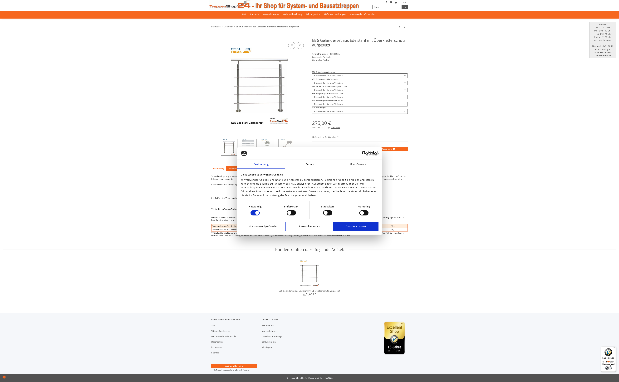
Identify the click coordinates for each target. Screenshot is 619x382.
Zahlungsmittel (313, 14)
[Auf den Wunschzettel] (300, 45)
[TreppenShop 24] (284, 5)
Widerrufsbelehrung (292, 14)
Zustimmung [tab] (261, 164)
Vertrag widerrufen (234, 366)
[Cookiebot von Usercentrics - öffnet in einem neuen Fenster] (364, 153)
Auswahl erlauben (309, 226)
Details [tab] (309, 164)
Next (307, 85)
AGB (244, 14)
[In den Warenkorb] (213, 36)
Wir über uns (268, 325)
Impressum (216, 347)
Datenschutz (217, 341)
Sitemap (215, 352)
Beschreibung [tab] (218, 168)
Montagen (267, 347)
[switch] (291, 213)
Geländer (327, 57)
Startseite (254, 14)
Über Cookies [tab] (358, 164)
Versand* (335, 127)
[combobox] (360, 75)
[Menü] (614, 348)
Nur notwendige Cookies (263, 226)
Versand (246, 370)
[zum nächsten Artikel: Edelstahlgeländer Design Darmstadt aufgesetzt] (405, 27)
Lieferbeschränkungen (335, 14)
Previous (211, 85)
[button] (386, 2)
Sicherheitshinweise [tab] (236, 168)
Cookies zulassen (356, 226)
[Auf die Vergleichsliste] (291, 45)
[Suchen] (405, 7)
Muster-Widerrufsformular (362, 14)
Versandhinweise (271, 14)
